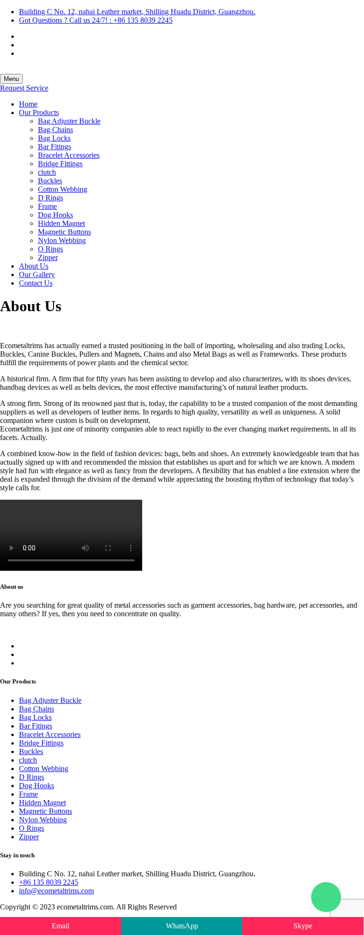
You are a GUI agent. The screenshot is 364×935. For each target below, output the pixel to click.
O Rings (50, 249)
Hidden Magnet (61, 223)
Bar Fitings (54, 147)
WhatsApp (182, 926)
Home (28, 104)
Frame (47, 206)
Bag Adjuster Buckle (69, 121)
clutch (47, 172)
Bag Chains (55, 130)
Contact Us (36, 283)
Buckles (50, 181)
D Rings (50, 198)
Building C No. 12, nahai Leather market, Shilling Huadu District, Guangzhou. (137, 12)
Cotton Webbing (62, 189)
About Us (33, 266)
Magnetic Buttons (64, 232)
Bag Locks (54, 138)
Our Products (39, 112)
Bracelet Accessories (69, 155)
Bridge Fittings (60, 164)
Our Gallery (37, 274)
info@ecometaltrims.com (56, 891)
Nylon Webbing (62, 240)
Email (60, 926)
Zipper (48, 257)
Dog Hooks (55, 215)
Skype (302, 926)
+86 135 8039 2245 (48, 882)
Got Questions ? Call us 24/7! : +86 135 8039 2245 (96, 20)
